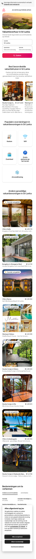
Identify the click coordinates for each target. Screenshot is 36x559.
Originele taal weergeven (11, 4)
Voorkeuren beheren (17, 547)
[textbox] (10, 50)
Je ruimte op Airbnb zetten (21, 10)
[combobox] (17, 43)
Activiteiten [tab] (24, 493)
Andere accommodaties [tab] (10, 493)
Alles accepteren (17, 537)
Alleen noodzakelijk (17, 542)
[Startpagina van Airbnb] (3, 10)
